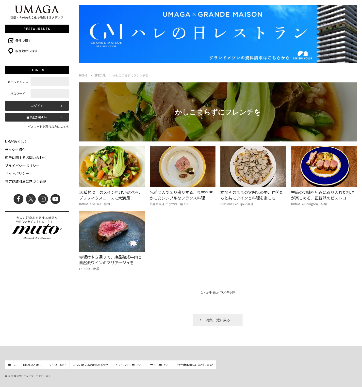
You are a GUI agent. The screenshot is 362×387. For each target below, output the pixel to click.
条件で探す (23, 40)
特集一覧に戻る (218, 319)
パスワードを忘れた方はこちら (48, 126)
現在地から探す (26, 50)
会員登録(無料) (37, 117)
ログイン (37, 105)
